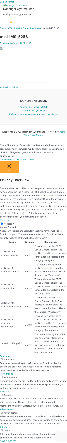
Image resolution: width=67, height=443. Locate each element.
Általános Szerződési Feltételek (33, 107)
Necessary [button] (5, 220)
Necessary (9, 224)
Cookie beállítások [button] (10, 159)
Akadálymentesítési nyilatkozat (42, 114)
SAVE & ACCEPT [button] (8, 441)
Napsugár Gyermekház (18, 9)
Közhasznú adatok (18, 114)
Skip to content (7, 1)
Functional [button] (5, 356)
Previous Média (9, 87)
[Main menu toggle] (12, 22)
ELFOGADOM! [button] (27, 159)
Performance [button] (6, 373)
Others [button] (3, 427)
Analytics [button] (4, 391)
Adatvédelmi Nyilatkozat (33, 110)
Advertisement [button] (7, 409)
